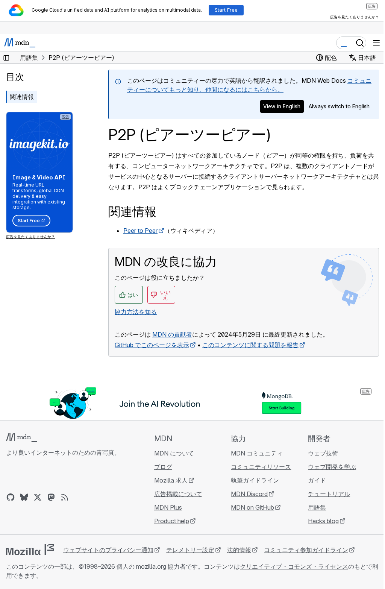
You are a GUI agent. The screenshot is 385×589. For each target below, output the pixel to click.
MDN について (174, 453)
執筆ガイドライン (255, 480)
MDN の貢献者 (172, 334)
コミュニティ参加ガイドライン (306, 550)
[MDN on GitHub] (10, 497)
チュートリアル (329, 494)
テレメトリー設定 (190, 550)
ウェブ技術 (323, 453)
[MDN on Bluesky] (24, 497)
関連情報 (22, 96)
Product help (171, 521)
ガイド (317, 480)
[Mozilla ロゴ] (30, 549)
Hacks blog (323, 521)
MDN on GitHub (252, 507)
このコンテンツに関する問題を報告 (250, 345)
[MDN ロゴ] (21, 437)
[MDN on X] (37, 497)
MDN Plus (168, 507)
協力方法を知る (136, 312)
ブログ (163, 467)
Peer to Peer (140, 230)
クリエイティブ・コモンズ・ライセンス (294, 566)
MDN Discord (249, 494)
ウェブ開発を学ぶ (332, 467)
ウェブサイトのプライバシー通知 (108, 550)
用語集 (317, 507)
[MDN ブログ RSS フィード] (64, 497)
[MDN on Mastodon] (51, 497)
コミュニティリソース (261, 467)
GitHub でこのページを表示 (152, 345)
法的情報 (239, 550)
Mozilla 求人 (171, 480)
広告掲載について (178, 494)
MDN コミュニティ (257, 453)
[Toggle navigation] (376, 43)
